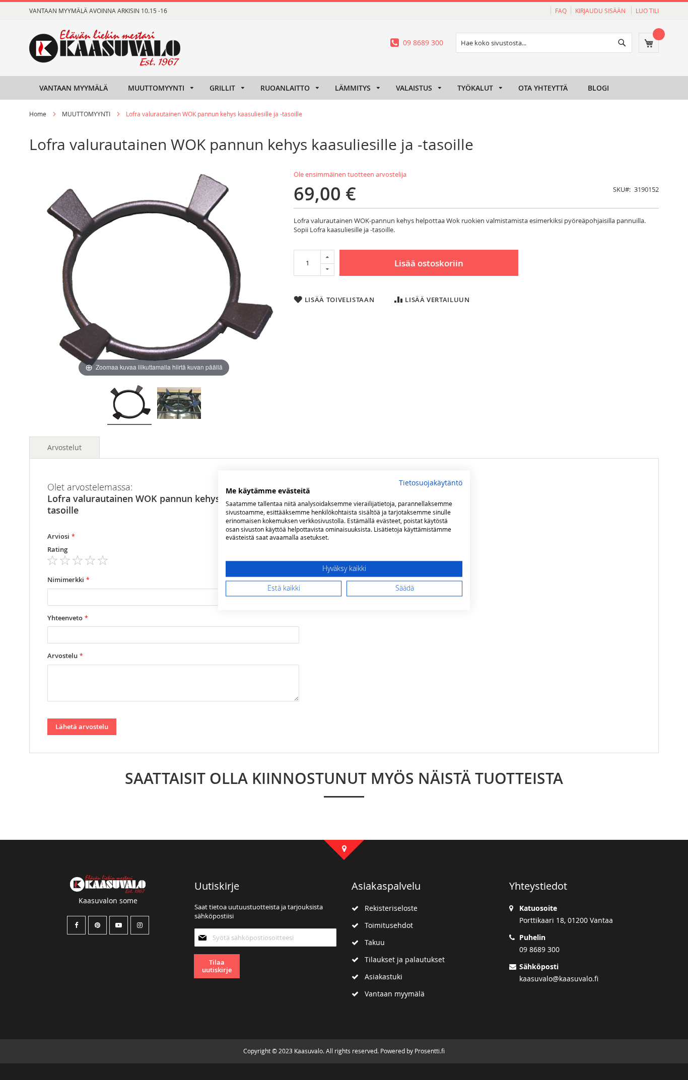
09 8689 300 (423, 42)
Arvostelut (64, 447)
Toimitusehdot (386, 925)
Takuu (372, 942)
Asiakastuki (380, 976)
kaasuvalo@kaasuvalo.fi (558, 978)
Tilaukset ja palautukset (402, 959)
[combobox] (544, 43)
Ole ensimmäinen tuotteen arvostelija (350, 174)
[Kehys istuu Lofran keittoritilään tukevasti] (179, 404)
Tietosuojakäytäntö (430, 482)
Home (37, 114)
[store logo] (104, 48)
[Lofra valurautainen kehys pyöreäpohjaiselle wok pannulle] (129, 404)
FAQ (561, 11)
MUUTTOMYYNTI (86, 114)
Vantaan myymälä (392, 993)
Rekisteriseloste (388, 908)
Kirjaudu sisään (601, 11)
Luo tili (647, 11)
